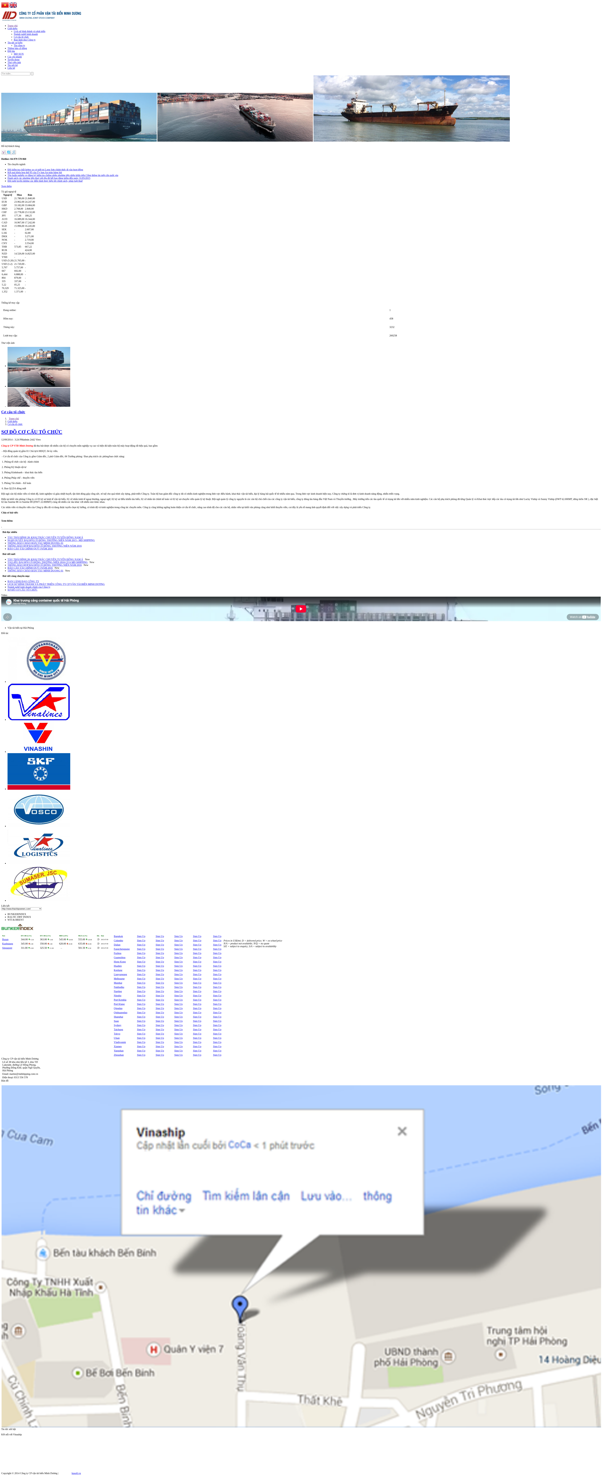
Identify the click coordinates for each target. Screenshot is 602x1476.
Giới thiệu (12, 28)
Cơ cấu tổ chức (21, 37)
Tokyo (117, 1033)
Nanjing (118, 991)
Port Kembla (120, 999)
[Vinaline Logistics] (39, 863)
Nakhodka (119, 987)
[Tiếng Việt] (5, 8)
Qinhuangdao (120, 1012)
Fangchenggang (122, 949)
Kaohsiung (7, 943)
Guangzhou (119, 957)
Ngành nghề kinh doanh (26, 34)
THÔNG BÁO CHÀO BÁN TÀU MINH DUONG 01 (35, 543)
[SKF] (39, 789)
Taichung (118, 1029)
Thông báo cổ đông (17, 48)
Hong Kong (120, 961)
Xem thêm (6, 186)
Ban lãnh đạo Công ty (25, 39)
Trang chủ (13, 25)
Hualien (118, 966)
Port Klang (119, 1004)
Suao (116, 1021)
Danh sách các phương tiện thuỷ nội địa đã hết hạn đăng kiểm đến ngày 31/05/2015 (49, 178)
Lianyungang (120, 974)
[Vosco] (39, 826)
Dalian (117, 944)
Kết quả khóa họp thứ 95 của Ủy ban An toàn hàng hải (35, 172)
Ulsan (117, 1038)
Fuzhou (117, 953)
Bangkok (118, 936)
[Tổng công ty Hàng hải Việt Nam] (39, 719)
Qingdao (118, 1008)
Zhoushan (119, 1055)
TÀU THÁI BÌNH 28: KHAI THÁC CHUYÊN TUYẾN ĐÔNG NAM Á (45, 537)
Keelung (118, 970)
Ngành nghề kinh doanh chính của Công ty (29, 587)
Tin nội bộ (13, 65)
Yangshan (119, 1050)
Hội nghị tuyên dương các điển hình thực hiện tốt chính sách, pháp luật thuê (45, 181)
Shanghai (118, 1016)
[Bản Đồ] (301, 1427)
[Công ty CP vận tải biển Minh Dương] (42, 21)
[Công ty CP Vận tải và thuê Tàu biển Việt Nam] (39, 681)
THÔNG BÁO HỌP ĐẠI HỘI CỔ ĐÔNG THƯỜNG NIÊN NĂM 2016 (45, 546)
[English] (13, 8)
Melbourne (119, 978)
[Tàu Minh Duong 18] (39, 386)
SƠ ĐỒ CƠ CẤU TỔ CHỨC (31, 432)
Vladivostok (120, 1042)
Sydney (117, 1025)
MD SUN (19, 54)
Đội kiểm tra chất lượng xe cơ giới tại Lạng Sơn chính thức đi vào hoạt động (45, 169)
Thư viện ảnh (14, 62)
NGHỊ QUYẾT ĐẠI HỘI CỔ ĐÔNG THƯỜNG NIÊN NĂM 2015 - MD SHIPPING (51, 540)
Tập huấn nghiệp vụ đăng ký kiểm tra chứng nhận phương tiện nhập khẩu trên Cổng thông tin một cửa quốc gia (63, 175)
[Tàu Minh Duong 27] (39, 365)
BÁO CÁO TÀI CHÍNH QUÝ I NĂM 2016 (30, 548)
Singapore (7, 948)
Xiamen (118, 1046)
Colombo (118, 940)
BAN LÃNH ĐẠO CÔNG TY (23, 581)
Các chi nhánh (15, 56)
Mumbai (118, 983)
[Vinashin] (39, 751)
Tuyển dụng (13, 59)
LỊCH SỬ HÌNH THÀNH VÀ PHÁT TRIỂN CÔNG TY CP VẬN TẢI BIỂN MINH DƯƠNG (56, 584)
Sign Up (141, 936)
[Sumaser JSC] (39, 900)
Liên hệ (11, 68)
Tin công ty (19, 45)
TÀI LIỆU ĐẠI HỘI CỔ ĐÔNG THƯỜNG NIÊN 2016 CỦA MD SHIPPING (48, 562)
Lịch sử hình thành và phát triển (29, 31)
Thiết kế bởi (65, 1473)
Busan (5, 939)
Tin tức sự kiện (15, 42)
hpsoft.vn (76, 1473)
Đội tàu (11, 51)
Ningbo (117, 995)
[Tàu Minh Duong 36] (39, 406)
